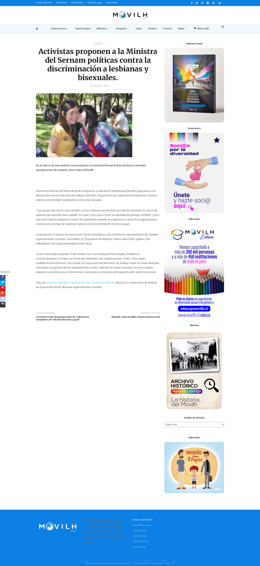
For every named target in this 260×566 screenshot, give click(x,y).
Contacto (167, 28)
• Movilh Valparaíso (44, 3)
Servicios (152, 28)
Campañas (121, 28)
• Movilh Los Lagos (94, 3)
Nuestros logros (83, 28)
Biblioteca (101, 28)
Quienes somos (58, 28)
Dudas (139, 28)
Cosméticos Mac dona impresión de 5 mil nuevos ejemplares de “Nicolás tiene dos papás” (62, 318)
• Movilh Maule (61, 3)
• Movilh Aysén (111, 3)
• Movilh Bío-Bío (76, 3)
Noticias (98, 44)
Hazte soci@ (201, 28)
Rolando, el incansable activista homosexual (135, 317)
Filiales (181, 28)
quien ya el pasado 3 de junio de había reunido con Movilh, (80, 282)
